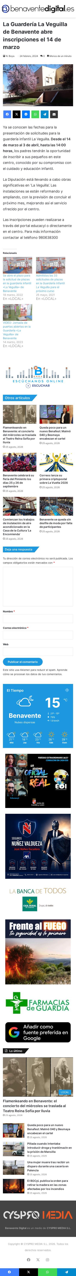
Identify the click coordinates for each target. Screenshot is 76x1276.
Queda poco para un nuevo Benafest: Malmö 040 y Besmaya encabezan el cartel (48, 1129)
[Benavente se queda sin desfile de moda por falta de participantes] (56, 506)
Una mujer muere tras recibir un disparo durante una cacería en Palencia (48, 1166)
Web (5, 644)
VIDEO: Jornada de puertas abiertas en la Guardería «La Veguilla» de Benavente (17, 330)
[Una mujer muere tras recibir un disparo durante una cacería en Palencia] (13, 1167)
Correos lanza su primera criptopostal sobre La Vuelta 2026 (54, 479)
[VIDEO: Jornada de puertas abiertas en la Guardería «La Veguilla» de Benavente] (17, 312)
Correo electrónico (15, 627)
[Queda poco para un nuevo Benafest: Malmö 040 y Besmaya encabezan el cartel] (56, 414)
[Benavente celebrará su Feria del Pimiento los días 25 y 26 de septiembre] (19, 462)
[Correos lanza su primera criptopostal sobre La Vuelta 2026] (56, 462)
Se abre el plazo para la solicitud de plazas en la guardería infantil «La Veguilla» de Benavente (17, 283)
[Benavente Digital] (38, 8)
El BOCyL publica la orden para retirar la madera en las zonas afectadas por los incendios (47, 1184)
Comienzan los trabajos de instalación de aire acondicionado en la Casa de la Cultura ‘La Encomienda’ (18, 527)
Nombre (9, 611)
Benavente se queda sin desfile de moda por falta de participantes (56, 523)
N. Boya (10, 56)
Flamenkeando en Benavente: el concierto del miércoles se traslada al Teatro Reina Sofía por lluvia (19, 435)
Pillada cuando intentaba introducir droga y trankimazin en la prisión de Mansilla (49, 1147)
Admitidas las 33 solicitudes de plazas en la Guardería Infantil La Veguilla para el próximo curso (50, 283)
